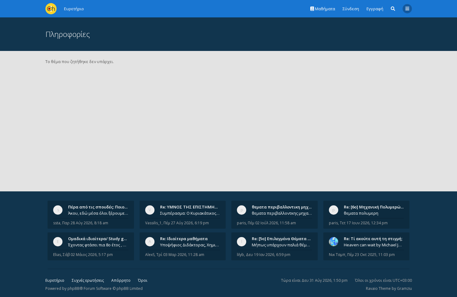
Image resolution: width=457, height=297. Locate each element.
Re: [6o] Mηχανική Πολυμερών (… (376, 207)
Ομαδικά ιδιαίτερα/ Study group (100, 238)
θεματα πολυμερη (361, 213)
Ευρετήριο (54, 280)
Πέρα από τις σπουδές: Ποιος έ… (100, 207)
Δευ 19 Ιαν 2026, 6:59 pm (268, 254)
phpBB (73, 288)
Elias (57, 254)
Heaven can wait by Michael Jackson (374, 245)
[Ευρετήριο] (51, 8)
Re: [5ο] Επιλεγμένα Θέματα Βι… (283, 238)
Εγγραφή (375, 8)
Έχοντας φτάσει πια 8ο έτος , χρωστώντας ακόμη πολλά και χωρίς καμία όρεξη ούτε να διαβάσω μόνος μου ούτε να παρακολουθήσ (98, 245)
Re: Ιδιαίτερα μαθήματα (184, 238)
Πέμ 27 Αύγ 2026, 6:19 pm (186, 223)
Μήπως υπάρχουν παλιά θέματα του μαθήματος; (282, 245)
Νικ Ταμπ (337, 254)
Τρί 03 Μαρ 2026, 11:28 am (180, 254)
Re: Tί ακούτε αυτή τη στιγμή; (373, 238)
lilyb (240, 254)
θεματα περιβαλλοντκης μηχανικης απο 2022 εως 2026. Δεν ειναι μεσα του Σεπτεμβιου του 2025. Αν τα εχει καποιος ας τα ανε (282, 213)
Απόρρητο (121, 280)
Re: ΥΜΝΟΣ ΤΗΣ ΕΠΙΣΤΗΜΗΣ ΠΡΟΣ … (196, 207)
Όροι (142, 280)
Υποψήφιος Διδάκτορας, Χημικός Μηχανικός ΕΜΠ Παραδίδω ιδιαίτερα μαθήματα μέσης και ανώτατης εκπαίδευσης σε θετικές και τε (190, 245)
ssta (56, 223)
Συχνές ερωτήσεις (88, 280)
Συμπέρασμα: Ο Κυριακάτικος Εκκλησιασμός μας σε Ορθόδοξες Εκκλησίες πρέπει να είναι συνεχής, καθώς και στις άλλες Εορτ (190, 213)
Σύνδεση (351, 8)
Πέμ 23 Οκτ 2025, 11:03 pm (371, 254)
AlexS (150, 254)
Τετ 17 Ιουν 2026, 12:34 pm (364, 223)
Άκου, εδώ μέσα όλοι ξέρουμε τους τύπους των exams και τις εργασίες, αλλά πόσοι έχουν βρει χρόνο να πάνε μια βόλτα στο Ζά (98, 213)
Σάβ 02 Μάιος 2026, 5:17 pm (88, 254)
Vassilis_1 (153, 223)
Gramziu (404, 288)
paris (241, 223)
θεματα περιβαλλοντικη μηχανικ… (286, 207)
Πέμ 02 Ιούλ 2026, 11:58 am (272, 223)
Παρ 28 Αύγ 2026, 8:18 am (85, 223)
